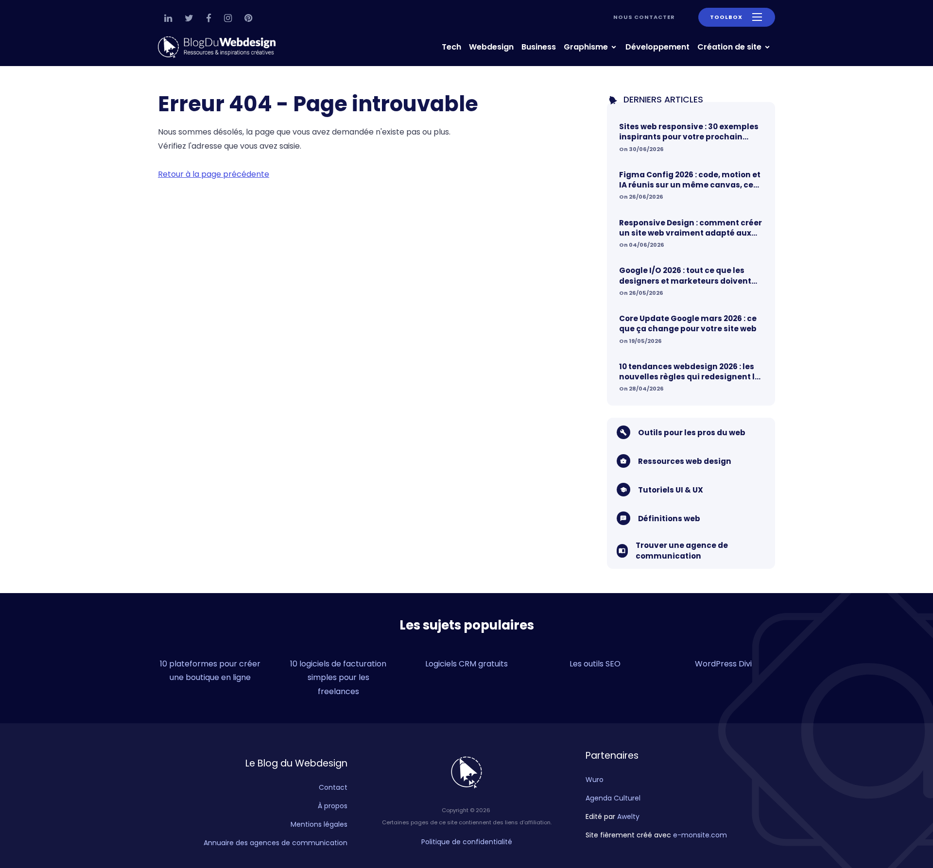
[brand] (218, 47)
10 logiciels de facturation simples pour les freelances (338, 678)
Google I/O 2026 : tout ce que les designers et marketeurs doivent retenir (685, 275)
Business (538, 46)
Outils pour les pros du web (691, 432)
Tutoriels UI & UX (670, 490)
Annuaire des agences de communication (275, 843)
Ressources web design (684, 461)
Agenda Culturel (613, 798)
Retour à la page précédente (213, 174)
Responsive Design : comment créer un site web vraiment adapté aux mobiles (690, 228)
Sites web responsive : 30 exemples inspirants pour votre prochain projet (689, 131)
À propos (332, 806)
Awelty (628, 816)
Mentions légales (319, 824)
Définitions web (669, 518)
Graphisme (587, 46)
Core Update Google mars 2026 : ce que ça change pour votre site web (688, 323)
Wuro (595, 779)
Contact (333, 787)
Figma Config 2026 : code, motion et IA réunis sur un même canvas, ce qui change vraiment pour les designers (689, 180)
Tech (451, 46)
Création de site (730, 46)
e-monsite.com (700, 835)
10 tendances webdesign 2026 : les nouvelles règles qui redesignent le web (689, 371)
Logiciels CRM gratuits (466, 663)
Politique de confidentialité (466, 842)
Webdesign (491, 46)
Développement (657, 46)
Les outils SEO (595, 663)
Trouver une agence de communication (682, 550)
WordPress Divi (723, 663)
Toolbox (726, 17)
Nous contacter (644, 17)
